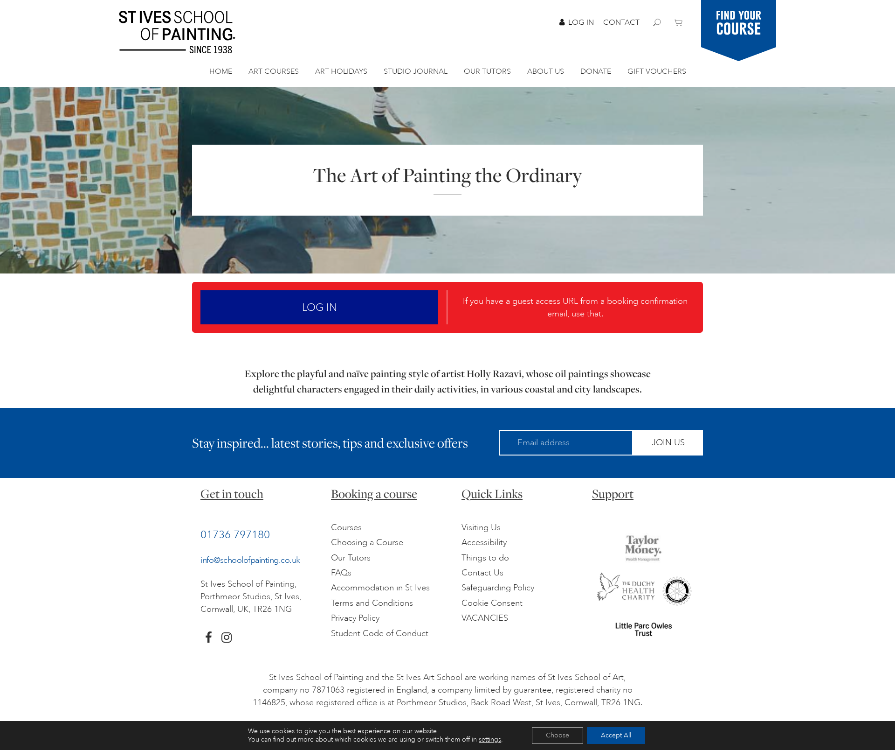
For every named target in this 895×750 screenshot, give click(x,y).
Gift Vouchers (656, 71)
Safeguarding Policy (497, 587)
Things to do (485, 558)
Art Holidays (341, 71)
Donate (595, 71)
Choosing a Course (367, 542)
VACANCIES (484, 618)
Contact (621, 22)
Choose (557, 735)
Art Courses (273, 71)
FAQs (341, 573)
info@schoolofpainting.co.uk (250, 560)
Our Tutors (487, 71)
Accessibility (484, 542)
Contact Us (482, 573)
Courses (346, 527)
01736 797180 (235, 534)
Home (220, 71)
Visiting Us (481, 527)
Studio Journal (416, 71)
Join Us (668, 442)
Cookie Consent (492, 603)
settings (490, 739)
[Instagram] (226, 637)
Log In (581, 22)
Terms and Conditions (372, 603)
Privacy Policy (355, 618)
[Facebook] (208, 637)
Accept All (616, 735)
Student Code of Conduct (379, 633)
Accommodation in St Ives (380, 587)
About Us (545, 71)
